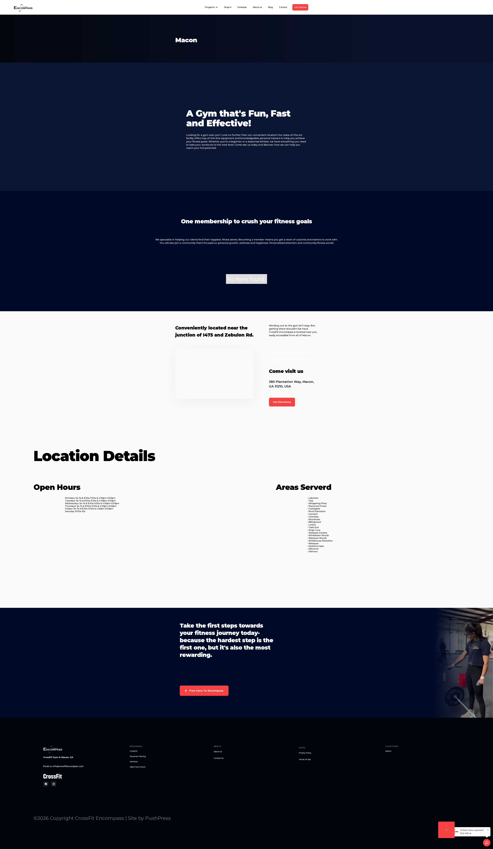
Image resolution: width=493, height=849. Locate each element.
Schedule (241, 7)
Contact (283, 7)
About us (257, 7)
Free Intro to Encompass (206, 690)
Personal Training (138, 756)
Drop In (227, 7)
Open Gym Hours (137, 767)
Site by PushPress (149, 818)
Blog (270, 7)
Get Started (300, 7)
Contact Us (219, 758)
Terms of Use (305, 759)
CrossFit (133, 751)
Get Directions (282, 402)
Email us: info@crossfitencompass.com (63, 766)
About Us (218, 751)
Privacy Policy (305, 753)
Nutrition (134, 761)
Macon (388, 751)
